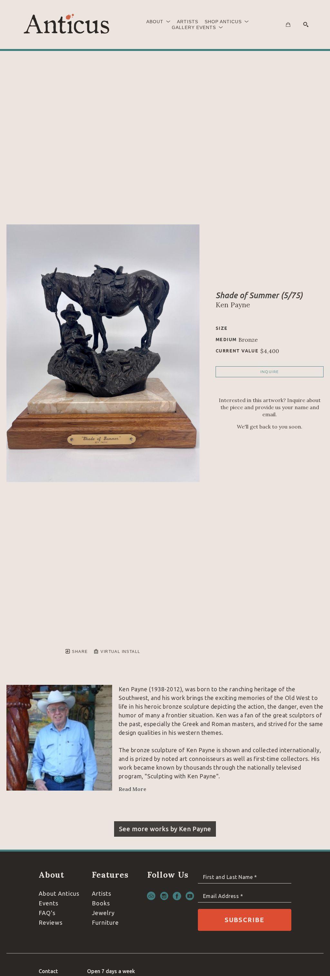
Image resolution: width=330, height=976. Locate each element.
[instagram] (164, 896)
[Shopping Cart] (288, 24)
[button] (158, 21)
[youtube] (190, 896)
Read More (132, 789)
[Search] (305, 24)
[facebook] (177, 896)
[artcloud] (151, 896)
